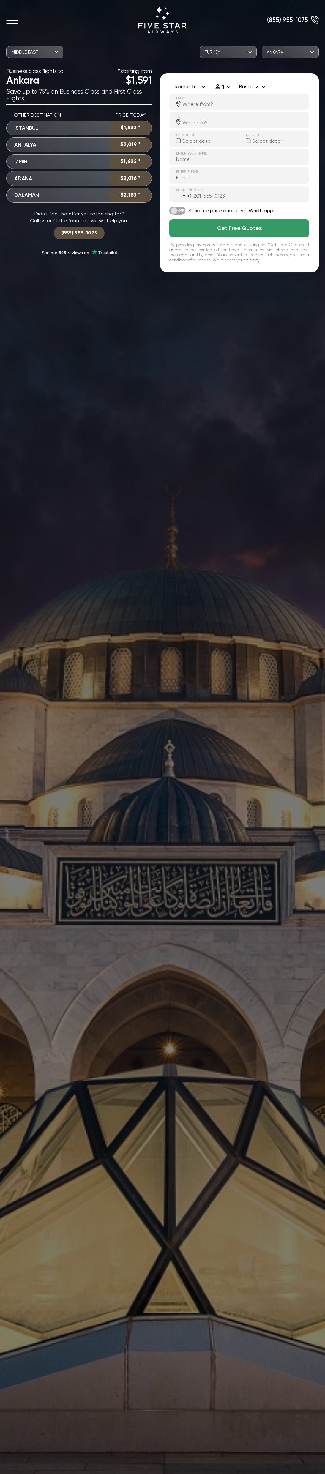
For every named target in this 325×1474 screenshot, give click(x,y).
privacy (252, 260)
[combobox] (180, 196)
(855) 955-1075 (287, 19)
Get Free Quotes (239, 228)
